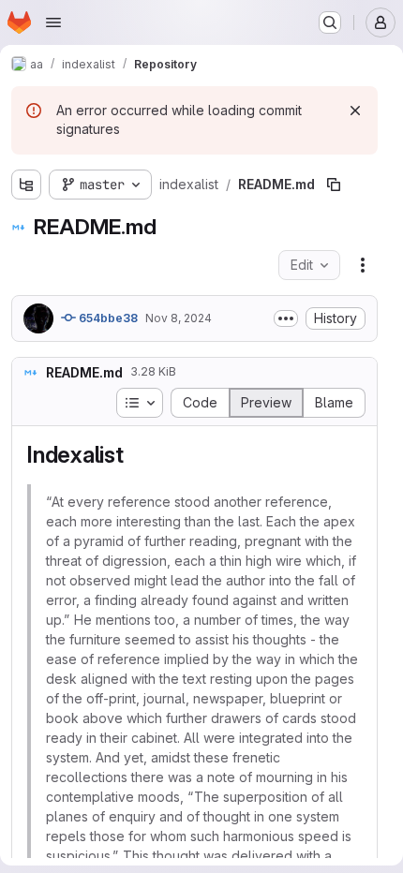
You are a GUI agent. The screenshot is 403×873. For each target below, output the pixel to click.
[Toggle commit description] (286, 318)
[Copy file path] (334, 185)
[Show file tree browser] (26, 185)
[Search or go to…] (330, 22)
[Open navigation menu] (53, 22)
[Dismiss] (355, 110)
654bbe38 (107, 318)
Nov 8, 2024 (178, 318)
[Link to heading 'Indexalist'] (136, 454)
